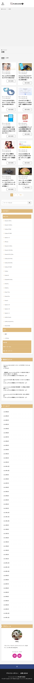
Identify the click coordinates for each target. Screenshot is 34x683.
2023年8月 (6, 432)
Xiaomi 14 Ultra (8, 225)
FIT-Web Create (15, 678)
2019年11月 (6, 617)
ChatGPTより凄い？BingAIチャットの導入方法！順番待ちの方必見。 (25, 103)
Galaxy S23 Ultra (8, 258)
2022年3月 (6, 500)
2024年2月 (6, 420)
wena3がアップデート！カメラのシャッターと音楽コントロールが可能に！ (8, 183)
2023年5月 (6, 445)
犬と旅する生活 (21, 677)
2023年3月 (6, 453)
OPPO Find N (8, 317)
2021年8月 (6, 529)
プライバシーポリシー (12, 673)
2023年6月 (6, 441)
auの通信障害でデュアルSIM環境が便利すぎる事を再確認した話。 (25, 129)
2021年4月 (6, 546)
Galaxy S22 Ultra (8, 262)
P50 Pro (7, 283)
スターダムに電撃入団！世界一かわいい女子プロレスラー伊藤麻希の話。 (8, 156)
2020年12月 (6, 563)
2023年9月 (6, 428)
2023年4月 (6, 449)
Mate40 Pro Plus (9, 279)
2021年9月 (6, 525)
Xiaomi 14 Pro (8, 220)
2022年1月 (6, 508)
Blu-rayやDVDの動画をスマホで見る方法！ (8, 77)
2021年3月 (6, 550)
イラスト (7, 338)
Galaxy (6, 271)
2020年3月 (6, 600)
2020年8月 (6, 579)
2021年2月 (6, 554)
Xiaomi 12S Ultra (9, 250)
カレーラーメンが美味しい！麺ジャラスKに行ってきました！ (25, 182)
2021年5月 (6, 542)
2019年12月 (6, 613)
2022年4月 (6, 495)
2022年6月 (6, 487)
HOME (4, 9)
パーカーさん (8, 346)
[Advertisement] (17, 27)
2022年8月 (6, 479)
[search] (29, 202)
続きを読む (11, 81)
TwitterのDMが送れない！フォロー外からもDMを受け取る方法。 (8, 103)
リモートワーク (8, 351)
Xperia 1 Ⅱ (7, 313)
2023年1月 (6, 462)
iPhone (6, 241)
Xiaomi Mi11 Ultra (9, 254)
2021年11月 (6, 516)
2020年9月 (6, 575)
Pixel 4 (6, 300)
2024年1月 (6, 424)
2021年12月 (6, 512)
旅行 (6, 334)
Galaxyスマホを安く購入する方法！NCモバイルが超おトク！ (16, 380)
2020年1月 (6, 609)
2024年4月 (6, 411)
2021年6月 (6, 537)
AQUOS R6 (7, 325)
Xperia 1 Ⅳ (7, 304)
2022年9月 (6, 474)
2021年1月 (6, 558)
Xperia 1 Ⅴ (7, 237)
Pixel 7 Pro (7, 292)
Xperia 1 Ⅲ (7, 309)
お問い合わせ (24, 673)
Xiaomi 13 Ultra (8, 246)
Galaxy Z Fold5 (8, 233)
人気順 (6, 58)
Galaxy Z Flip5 (8, 229)
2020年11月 (6, 567)
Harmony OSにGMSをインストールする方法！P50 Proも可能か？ (16, 366)
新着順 (2, 58)
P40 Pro (7, 288)
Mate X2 (7, 275)
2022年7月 (6, 483)
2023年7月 (6, 437)
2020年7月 (6, 584)
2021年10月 (6, 521)
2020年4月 (6, 596)
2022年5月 (6, 491)
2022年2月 (6, 504)
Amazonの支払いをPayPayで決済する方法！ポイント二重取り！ (25, 156)
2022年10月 (6, 470)
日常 (10, 9)
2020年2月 (6, 605)
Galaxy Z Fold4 (8, 267)
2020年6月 (6, 588)
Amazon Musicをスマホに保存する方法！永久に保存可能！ (25, 77)
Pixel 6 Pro (7, 296)
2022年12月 (6, 466)
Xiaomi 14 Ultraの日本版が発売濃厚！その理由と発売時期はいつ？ (16, 387)
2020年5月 (6, 592)
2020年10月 (6, 571)
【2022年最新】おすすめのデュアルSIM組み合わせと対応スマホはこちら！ (8, 130)
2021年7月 (6, 533)
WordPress (29, 678)
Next (21, 195)
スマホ (6, 216)
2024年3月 (6, 416)
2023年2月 (6, 458)
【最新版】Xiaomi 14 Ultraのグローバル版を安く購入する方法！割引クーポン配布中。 (16, 373)
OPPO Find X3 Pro (9, 321)
